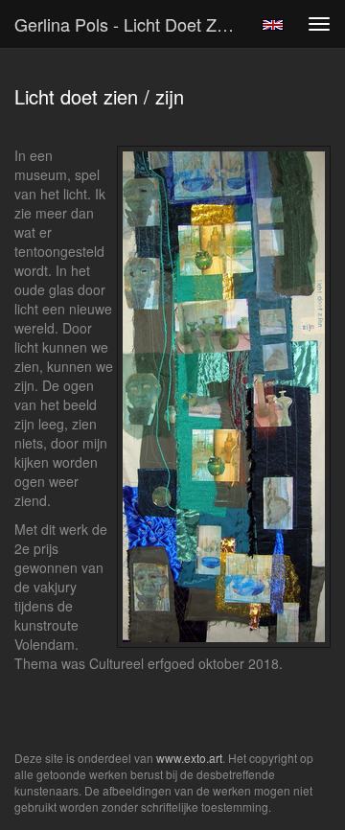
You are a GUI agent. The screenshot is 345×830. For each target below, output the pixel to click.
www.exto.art (189, 757)
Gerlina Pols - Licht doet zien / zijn (132, 24)
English (273, 25)
